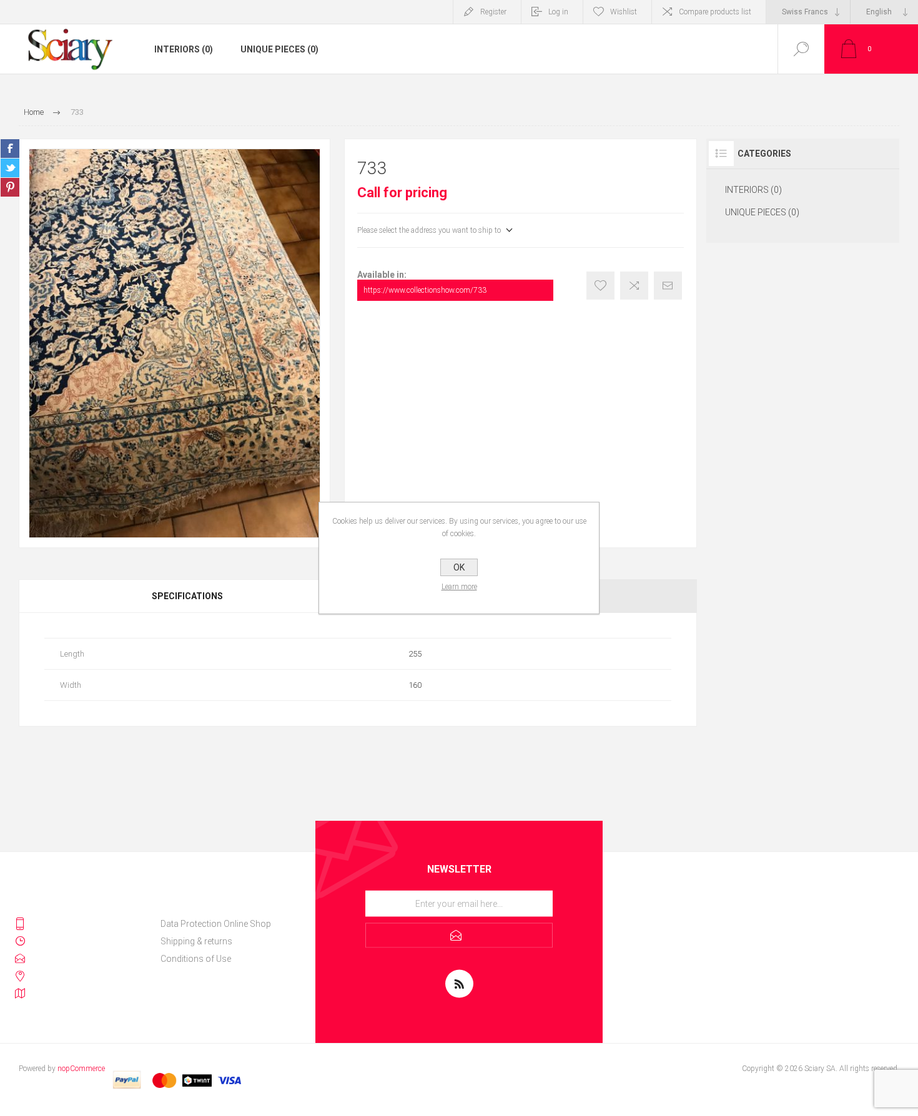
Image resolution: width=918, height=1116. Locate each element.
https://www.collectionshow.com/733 (424, 290)
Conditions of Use (195, 959)
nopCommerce (81, 1068)
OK (459, 567)
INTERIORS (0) (183, 49)
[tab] (188, 596)
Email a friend (668, 286)
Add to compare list (634, 286)
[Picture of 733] (174, 343)
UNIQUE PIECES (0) (279, 49)
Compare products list (715, 11)
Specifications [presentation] (187, 596)
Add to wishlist (600, 286)
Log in (558, 11)
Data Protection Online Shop (215, 924)
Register (493, 11)
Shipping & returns (196, 941)
